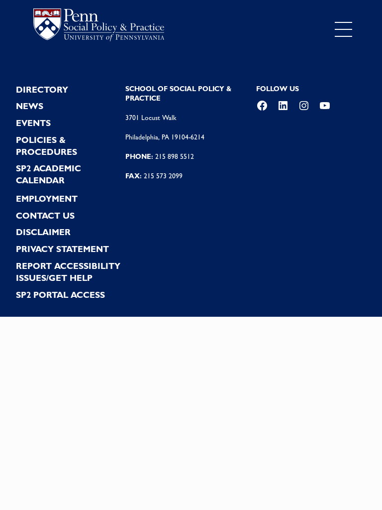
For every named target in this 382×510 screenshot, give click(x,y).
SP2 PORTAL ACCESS (60, 295)
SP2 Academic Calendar (48, 174)
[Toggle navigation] (343, 29)
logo (98, 27)
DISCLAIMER (43, 232)
